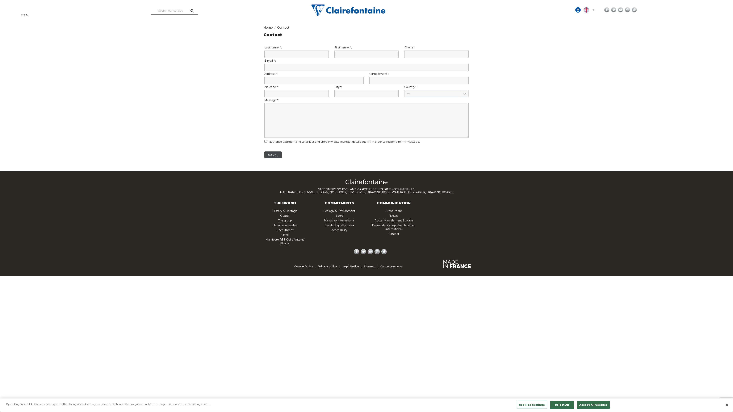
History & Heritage (285, 211)
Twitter (614, 10)
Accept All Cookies (593, 404)
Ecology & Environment (339, 211)
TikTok (634, 10)
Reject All (562, 404)
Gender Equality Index (339, 225)
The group (285, 220)
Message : (271, 100)
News (394, 215)
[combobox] (436, 93)
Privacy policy (327, 266)
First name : (343, 47)
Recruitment (285, 230)
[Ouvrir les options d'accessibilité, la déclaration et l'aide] (578, 10)
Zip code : (271, 87)
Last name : (273, 47)
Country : (410, 90)
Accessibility (339, 230)
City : (338, 87)
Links (285, 235)
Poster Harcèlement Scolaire (394, 220)
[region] (366, 405)
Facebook (607, 10)
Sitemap (369, 266)
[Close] (727, 405)
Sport (339, 215)
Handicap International (339, 220)
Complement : (379, 74)
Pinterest (627, 10)
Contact (393, 234)
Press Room (393, 211)
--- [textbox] (408, 93)
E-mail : (270, 60)
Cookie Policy (303, 266)
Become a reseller (285, 225)
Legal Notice (350, 266)
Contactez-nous (391, 266)
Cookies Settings (532, 404)
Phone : (409, 47)
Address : (271, 74)
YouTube (621, 10)
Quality (285, 215)
